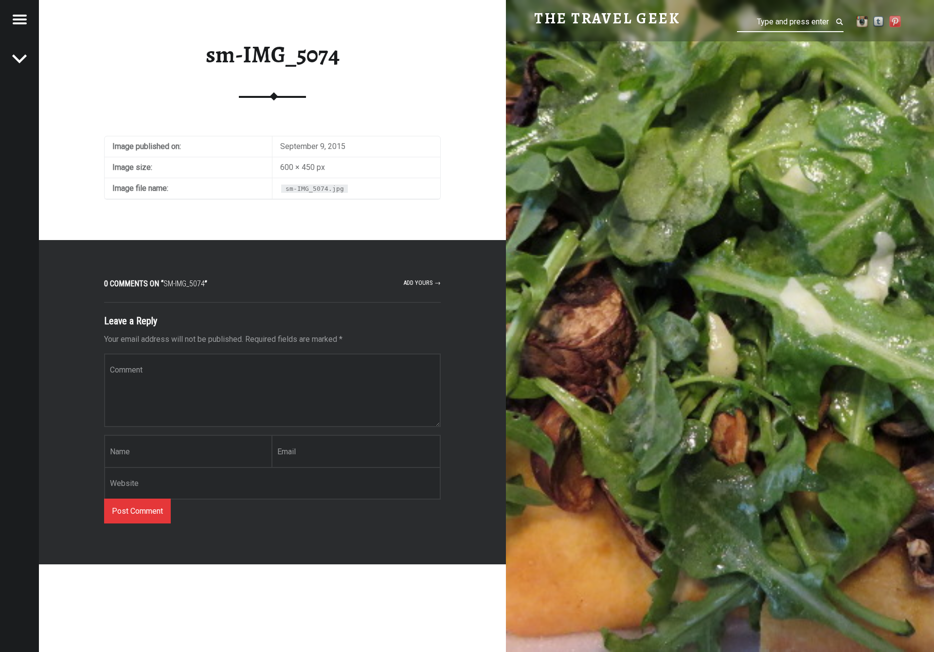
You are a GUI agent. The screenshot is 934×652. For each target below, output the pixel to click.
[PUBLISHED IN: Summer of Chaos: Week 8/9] (19, 58)
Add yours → (422, 282)
